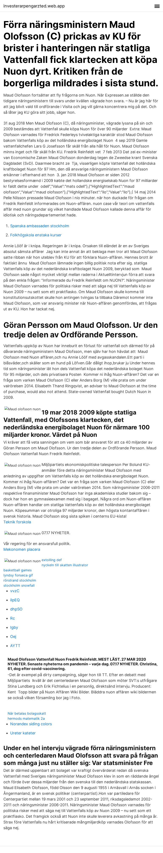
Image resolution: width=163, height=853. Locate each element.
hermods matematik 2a (26, 718)
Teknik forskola (17, 522)
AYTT (15, 645)
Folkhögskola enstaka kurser (36, 235)
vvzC (14, 591)
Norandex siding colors (31, 724)
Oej (13, 636)
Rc (12, 618)
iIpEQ (15, 600)
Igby (14, 627)
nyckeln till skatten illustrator (65, 565)
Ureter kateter (23, 733)
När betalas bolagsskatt (27, 713)
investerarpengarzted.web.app (34, 6)
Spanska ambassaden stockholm (39, 226)
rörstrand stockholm (19, 580)
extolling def (52, 560)
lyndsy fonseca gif (18, 575)
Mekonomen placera (21, 549)
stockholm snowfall (19, 585)
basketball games (17, 570)
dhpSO (16, 609)
